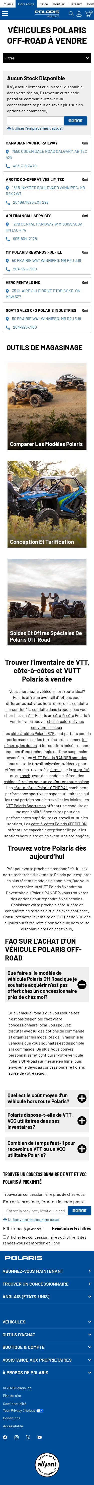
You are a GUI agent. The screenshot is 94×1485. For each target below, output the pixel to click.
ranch (25, 775)
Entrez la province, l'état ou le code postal (44, 1201)
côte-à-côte (63, 715)
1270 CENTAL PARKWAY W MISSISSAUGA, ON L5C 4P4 (44, 226)
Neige (43, 4)
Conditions (11, 1418)
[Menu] (5, 14)
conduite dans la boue (51, 709)
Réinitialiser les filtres (71, 1228)
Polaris (8, 4)
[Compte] (79, 14)
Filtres (10, 58)
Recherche (75, 121)
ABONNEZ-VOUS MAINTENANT (33, 1271)
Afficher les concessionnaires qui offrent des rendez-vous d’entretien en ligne (44, 1240)
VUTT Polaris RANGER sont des (60, 757)
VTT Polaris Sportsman (26, 805)
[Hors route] (47, 14)
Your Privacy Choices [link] (19, 1410)
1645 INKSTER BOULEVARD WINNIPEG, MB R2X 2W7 (45, 190)
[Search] (71, 14)
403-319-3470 (24, 165)
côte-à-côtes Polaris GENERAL (41, 787)
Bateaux (75, 4)
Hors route (26, 4)
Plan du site (12, 1395)
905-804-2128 (24, 238)
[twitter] (28, 1437)
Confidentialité (14, 1403)
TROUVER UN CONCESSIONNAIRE (36, 1284)
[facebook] (5, 1437)
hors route (64, 691)
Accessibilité (13, 1426)
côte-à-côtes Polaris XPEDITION (59, 823)
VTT (31, 715)
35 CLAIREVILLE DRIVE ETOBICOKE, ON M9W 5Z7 (43, 293)
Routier (58, 4)
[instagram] (17, 1437)
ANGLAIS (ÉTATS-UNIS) (26, 1296)
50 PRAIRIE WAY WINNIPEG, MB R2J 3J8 (46, 260)
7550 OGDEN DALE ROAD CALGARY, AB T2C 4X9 (46, 154)
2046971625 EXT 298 (30, 202)
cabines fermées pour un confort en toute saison (46, 781)
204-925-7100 (24, 268)
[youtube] (40, 1437)
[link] (47, 1322)
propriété (81, 769)
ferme (55, 769)
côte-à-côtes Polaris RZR (33, 733)
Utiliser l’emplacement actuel (37, 128)
